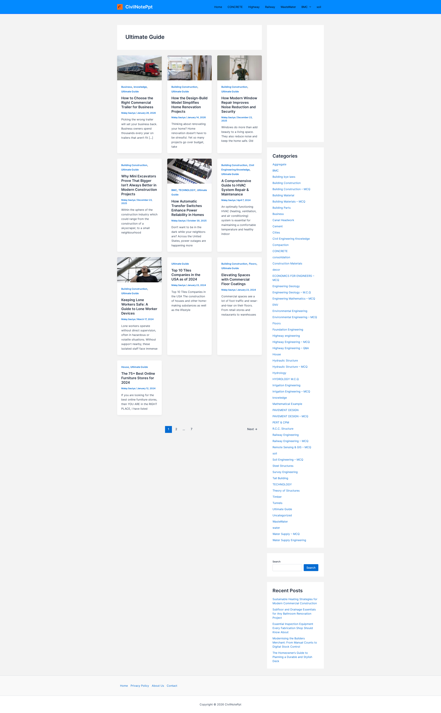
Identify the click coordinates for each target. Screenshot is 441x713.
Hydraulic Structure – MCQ (290, 366)
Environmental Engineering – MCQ (295, 317)
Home (218, 7)
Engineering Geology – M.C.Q (292, 292)
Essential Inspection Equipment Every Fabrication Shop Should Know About (293, 628)
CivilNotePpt (139, 6)
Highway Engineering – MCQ (291, 342)
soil (319, 7)
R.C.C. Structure (283, 428)
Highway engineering (286, 335)
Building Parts (282, 207)
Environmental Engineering (290, 311)
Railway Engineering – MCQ (290, 441)
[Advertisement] (295, 83)
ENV (275, 304)
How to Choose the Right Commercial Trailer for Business (137, 102)
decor (276, 269)
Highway (254, 7)
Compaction (281, 245)
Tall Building (280, 478)
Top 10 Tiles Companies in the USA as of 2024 (185, 274)
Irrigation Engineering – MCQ (291, 391)
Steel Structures (283, 465)
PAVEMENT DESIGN (286, 410)
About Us (158, 685)
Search (276, 561)
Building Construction (184, 86)
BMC (304, 7)
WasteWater (288, 7)
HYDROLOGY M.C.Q (286, 379)
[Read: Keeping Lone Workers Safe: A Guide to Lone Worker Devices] (139, 269)
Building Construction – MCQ (291, 189)
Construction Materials (287, 263)
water (276, 527)
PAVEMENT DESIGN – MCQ (290, 416)
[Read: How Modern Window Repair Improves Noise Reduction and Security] (239, 67)
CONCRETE (235, 7)
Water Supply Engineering (289, 540)
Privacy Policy (140, 685)
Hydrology (279, 373)
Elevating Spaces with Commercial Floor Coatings (235, 279)
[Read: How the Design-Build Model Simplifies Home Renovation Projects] (189, 67)
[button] (309, 7)
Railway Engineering (286, 435)
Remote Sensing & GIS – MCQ (292, 447)
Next (252, 429)
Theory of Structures (286, 490)
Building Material (283, 195)
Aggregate (279, 164)
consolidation (281, 257)
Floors (253, 263)
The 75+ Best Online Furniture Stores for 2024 (138, 378)
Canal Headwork (283, 220)
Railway (270, 7)
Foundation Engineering (288, 329)
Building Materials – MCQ (289, 201)
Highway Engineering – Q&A (291, 348)
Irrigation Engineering (286, 385)
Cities (276, 232)
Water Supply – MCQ (286, 534)
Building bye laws (284, 176)
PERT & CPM (281, 422)
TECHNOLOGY (187, 190)
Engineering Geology (286, 286)
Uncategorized (282, 515)
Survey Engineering (285, 472)
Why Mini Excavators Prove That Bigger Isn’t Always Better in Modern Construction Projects (139, 185)
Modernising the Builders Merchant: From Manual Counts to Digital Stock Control (295, 642)
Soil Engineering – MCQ (288, 459)
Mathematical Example (287, 404)
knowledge (140, 86)
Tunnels (277, 503)
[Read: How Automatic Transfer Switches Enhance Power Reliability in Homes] (189, 171)
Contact (172, 685)
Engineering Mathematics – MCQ (294, 298)
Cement (278, 226)
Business (126, 86)
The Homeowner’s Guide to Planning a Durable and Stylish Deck (292, 657)
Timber (277, 496)
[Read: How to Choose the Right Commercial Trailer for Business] (139, 67)
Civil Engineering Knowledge (291, 238)
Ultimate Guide (130, 91)
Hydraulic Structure (285, 360)
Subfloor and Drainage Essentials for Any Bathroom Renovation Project (294, 613)
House (125, 366)
